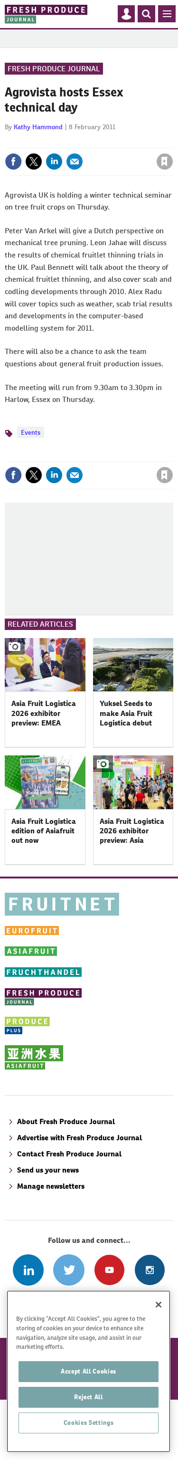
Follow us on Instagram (149, 1269)
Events (30, 432)
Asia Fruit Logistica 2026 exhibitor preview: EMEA (43, 713)
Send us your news (48, 1170)
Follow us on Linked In (28, 1269)
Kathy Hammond (38, 127)
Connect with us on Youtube (109, 1269)
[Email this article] (74, 161)
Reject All (88, 1397)
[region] (88, 1371)
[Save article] (164, 161)
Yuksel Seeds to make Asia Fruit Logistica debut (126, 713)
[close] (172, 141)
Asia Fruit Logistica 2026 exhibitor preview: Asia (132, 831)
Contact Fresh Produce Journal (69, 1154)
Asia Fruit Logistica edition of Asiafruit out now (43, 831)
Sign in (51, 141)
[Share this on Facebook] (13, 161)
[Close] (158, 1304)
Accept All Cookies (88, 1371)
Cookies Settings (89, 1423)
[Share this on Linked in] (54, 161)
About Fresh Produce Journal (66, 1121)
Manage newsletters (50, 1186)
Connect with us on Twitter (68, 1269)
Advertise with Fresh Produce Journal (79, 1138)
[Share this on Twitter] (33, 161)
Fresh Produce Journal (54, 69)
